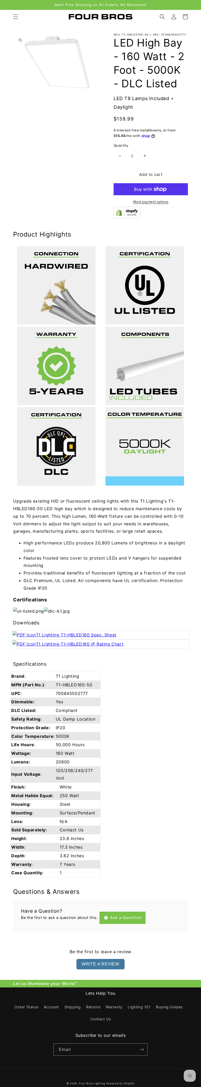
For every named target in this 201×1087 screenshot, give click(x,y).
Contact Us (100, 1019)
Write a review (100, 964)
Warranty (114, 1007)
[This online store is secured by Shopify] (127, 216)
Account (51, 1007)
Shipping (72, 1007)
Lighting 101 (139, 1007)
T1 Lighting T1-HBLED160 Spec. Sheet (76, 634)
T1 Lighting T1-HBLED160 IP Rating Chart (80, 644)
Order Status (26, 1007)
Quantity (121, 145)
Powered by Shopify (120, 1083)
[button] (15, 16)
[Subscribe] (141, 1049)
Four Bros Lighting (92, 1083)
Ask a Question (125, 917)
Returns (93, 1007)
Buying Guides (169, 1007)
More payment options (151, 202)
